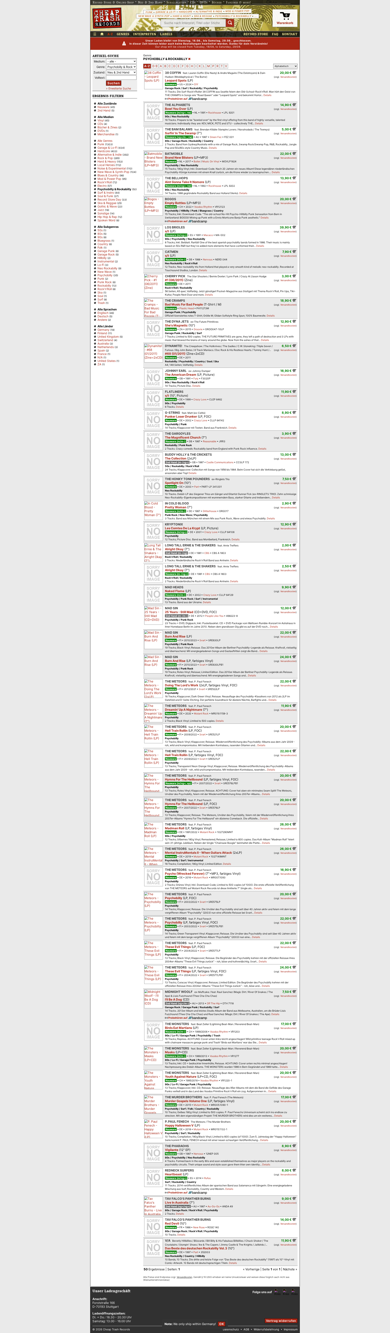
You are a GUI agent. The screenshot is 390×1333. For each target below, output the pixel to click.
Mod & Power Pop (237, 10)
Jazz (101, 210)
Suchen (113, 83)
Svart (202, 640)
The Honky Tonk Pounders (187, 479)
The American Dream (180, 375)
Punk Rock (105, 282)
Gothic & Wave (107, 206)
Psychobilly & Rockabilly (233, 16)
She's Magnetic (176, 325)
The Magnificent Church (183, 437)
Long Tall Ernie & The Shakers (190, 545)
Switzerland (105, 340)
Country (103, 244)
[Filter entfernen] (189, 59)
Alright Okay (174, 549)
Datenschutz (231, 1329)
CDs (100, 124)
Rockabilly (104, 285)
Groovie (198, 329)
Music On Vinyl (210, 161)
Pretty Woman (175, 507)
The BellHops (176, 178)
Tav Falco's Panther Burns (188, 1199)
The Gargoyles (178, 434)
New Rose (199, 1227)
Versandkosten (288, 76)
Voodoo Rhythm (203, 206)
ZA (99, 364)
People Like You (214, 615)
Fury (195, 378)
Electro (102, 185)
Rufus (207, 1178)
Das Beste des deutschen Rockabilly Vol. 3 (196, 1248)
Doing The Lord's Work (181, 685)
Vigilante (171, 1150)
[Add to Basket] (294, 72)
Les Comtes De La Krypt (182, 528)
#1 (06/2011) (174, 280)
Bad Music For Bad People (184, 304)
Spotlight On (174, 483)
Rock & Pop (105, 158)
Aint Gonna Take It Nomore (184, 182)
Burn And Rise (175, 636)
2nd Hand (104, 110)
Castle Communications (219, 462)
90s (100, 237)
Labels (166, 34)
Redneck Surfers (179, 1170)
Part (196, 486)
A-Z (110, 34)
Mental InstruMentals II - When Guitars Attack (198, 853)
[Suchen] (230, 23)
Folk (100, 247)
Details (267, 95)
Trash (101, 303)
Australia (103, 343)
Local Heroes (106, 165)
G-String (172, 413)
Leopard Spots (175, 80)
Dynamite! (173, 346)
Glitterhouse (210, 511)
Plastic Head (186, 308)
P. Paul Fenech (177, 1121)
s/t (167, 231)
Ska (100, 292)
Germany (103, 329)
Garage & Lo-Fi (165, 11)
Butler (197, 161)
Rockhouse (214, 112)
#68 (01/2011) (175, 354)
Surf (100, 299)
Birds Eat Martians (178, 1028)
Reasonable (209, 441)
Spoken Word (106, 220)
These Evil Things (178, 947)
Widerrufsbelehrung (266, 1329)
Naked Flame (174, 591)
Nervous (207, 259)
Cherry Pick (175, 276)
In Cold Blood (177, 503)
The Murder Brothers (183, 1097)
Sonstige (103, 213)
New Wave (105, 271)
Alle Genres (105, 140)
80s (100, 233)
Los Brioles (175, 227)
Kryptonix (174, 524)
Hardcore (185, 11)
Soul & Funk (105, 196)
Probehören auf (178, 98)
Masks (170, 1052)
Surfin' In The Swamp (180, 133)
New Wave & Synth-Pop (154, 16)
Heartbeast (173, 1174)
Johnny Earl (176, 371)
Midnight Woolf (179, 992)
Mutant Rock (201, 713)
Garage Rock (106, 254)
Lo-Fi (101, 264)
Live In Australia (176, 1202)
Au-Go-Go (214, 1206)
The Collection (175, 458)
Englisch (103, 312)
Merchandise (106, 134)
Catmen (171, 252)
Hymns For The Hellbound (184, 779)
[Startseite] (107, 18)
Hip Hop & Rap (107, 216)
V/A (167, 1240)
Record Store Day (109, 199)
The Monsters (177, 1024)
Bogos (170, 199)
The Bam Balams (179, 129)
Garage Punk (106, 251)
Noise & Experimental (112, 168)
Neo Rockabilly (107, 268)
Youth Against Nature (180, 1077)
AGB (246, 1329)
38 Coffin (173, 73)
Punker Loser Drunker (181, 416)
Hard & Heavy (182, 16)
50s (100, 230)
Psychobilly (105, 275)
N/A (100, 357)
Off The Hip (213, 1003)
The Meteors (176, 681)
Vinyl (101, 120)
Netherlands (106, 347)
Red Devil (172, 1223)
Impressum (291, 1329)
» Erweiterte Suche (118, 88)
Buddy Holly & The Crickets (188, 454)
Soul (100, 296)
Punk (148, 12)
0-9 (154, 66)
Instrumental (106, 261)
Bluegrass (104, 240)
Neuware (103, 107)
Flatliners (174, 392)
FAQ (275, 34)
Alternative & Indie (208, 11)
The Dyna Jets (177, 321)
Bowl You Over (175, 109)
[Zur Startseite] (102, 34)
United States (107, 360)
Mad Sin (171, 608)
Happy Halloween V (179, 1125)
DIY (196, 84)
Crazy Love (200, 399)
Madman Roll (174, 828)
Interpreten (144, 34)
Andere (102, 319)
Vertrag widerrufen (281, 1320)
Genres (123, 34)
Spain (101, 350)
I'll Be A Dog (173, 999)
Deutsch (103, 316)
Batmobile (174, 154)
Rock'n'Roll (105, 182)
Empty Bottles (175, 203)
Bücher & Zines (107, 127)
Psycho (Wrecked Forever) (185, 874)
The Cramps (175, 300)
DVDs (101, 130)
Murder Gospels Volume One (186, 1101)
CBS (206, 553)
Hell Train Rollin (176, 731)
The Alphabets (177, 105)
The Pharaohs (177, 1146)
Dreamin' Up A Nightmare (183, 710)
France (102, 354)
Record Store (256, 34)
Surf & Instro (106, 192)
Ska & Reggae (203, 16)
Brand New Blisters (179, 157)
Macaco (208, 235)
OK (221, 1324)
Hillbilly (102, 258)
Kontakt (289, 34)
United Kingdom (108, 336)
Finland (102, 333)
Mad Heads (174, 587)
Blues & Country (108, 175)
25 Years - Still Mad (179, 612)
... (255, 16)
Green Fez (216, 137)
